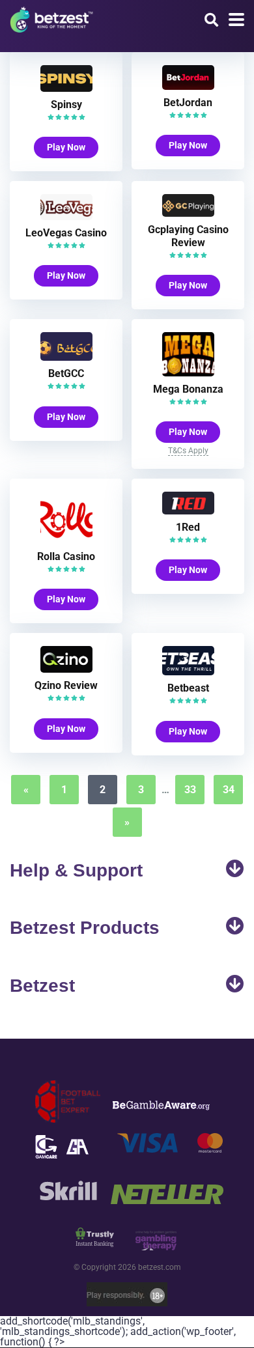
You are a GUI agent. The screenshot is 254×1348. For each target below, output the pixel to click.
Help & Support (76, 870)
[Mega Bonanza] (188, 373)
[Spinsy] (66, 88)
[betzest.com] (51, 18)
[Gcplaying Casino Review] (188, 213)
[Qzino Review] (66, 669)
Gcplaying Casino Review (188, 236)
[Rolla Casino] (66, 540)
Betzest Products (85, 928)
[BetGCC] (66, 357)
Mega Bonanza (188, 389)
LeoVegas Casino (66, 233)
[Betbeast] (188, 672)
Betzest (42, 986)
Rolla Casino (66, 556)
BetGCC (66, 373)
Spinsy (66, 104)
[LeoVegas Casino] (66, 216)
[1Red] (188, 511)
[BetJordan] (188, 86)
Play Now (66, 147)
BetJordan (187, 102)
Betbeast (188, 688)
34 (228, 789)
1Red (188, 527)
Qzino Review (66, 685)
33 (190, 789)
